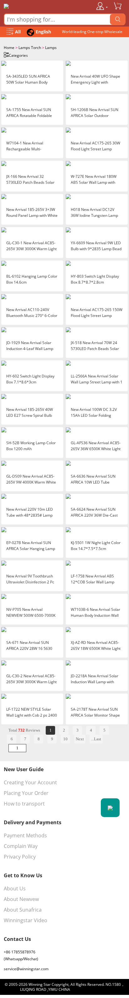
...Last (96, 739)
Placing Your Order (26, 793)
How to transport (24, 803)
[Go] (118, 19)
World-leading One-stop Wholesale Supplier (92, 33)
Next (80, 739)
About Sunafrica (23, 909)
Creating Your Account (30, 782)
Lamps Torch (29, 47)
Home (9, 47)
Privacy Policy (20, 856)
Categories (18, 55)
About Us (15, 888)
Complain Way (21, 846)
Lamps (51, 47)
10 (65, 739)
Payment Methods (25, 835)
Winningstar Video (25, 920)
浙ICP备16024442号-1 (90, 989)
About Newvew (21, 899)
